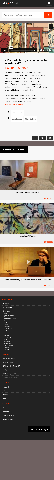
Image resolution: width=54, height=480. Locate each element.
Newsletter (6, 411)
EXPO (5, 330)
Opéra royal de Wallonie (12, 374)
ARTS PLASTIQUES (9, 315)
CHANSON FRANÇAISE (10, 319)
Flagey (6, 370)
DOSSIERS (7, 326)
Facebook (6, 387)
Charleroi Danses (10, 358)
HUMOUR (6, 336)
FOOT (5, 332)
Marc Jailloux (30, 119)
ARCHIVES (8, 307)
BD (21, 112)
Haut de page (40, 429)
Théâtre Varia (8, 362)
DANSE (6, 322)
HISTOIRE (6, 334)
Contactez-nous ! (8, 419)
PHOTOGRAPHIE (8, 345)
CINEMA (6, 321)
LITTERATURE (7, 338)
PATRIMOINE (7, 343)
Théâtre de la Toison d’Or (12, 366)
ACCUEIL (7, 304)
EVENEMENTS (8, 328)
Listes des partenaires (11, 377)
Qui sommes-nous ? (9, 415)
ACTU (14, 112)
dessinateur (17, 119)
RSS (4, 398)
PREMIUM (6, 347)
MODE (5, 339)
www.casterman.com (14, 104)
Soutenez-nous (7, 408)
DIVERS (6, 324)
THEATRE (6, 349)
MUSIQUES (7, 341)
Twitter (5, 391)
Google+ (5, 394)
